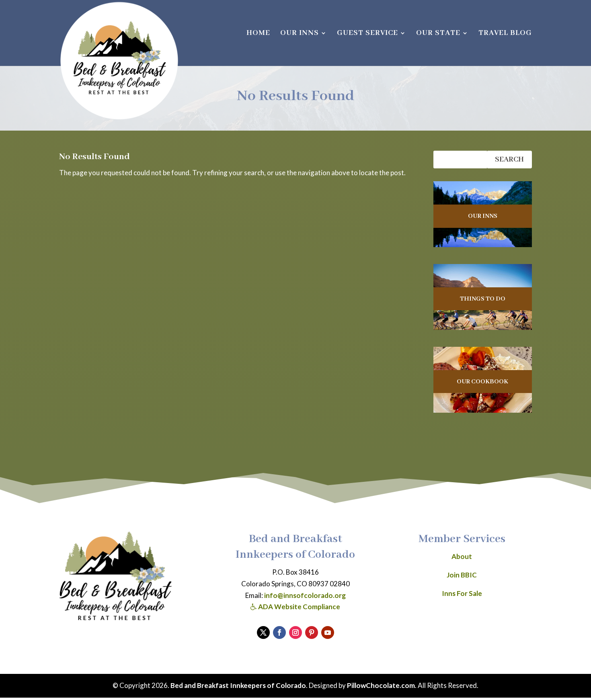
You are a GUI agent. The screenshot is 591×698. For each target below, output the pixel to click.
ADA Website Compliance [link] (298, 606)
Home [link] (258, 34)
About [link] (461, 556)
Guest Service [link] (367, 34)
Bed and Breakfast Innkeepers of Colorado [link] (238, 685)
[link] (119, 61)
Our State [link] (438, 34)
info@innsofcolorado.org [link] (305, 595)
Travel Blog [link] (505, 34)
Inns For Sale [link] (462, 593)
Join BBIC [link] (462, 575)
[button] (263, 632)
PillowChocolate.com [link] (381, 685)
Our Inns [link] (299, 34)
